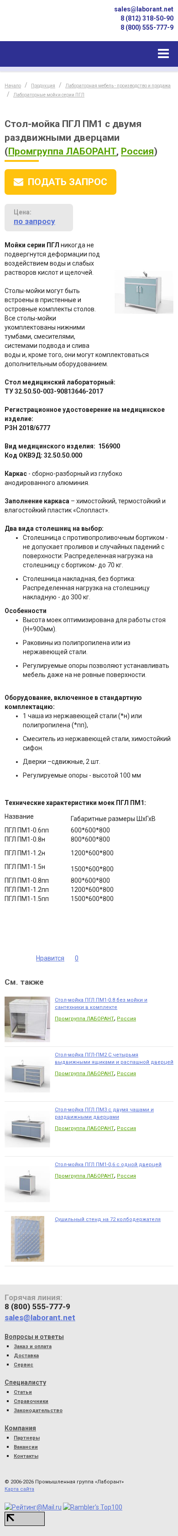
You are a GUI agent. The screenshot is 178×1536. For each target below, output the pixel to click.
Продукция (43, 85)
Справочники (31, 1401)
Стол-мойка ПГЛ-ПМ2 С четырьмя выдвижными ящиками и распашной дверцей (114, 1058)
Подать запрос (67, 181)
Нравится (50, 958)
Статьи (23, 1392)
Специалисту (25, 1382)
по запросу (34, 221)
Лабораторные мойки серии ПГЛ (48, 94)
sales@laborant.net (143, 9)
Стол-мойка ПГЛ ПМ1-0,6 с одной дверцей (108, 1165)
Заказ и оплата (33, 1346)
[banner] (36, 24)
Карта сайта (19, 1489)
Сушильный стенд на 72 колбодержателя (108, 1219)
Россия (137, 151)
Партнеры (27, 1438)
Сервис (23, 1365)
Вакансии (26, 1447)
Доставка (26, 1356)
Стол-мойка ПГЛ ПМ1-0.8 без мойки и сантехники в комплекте (101, 1003)
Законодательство (38, 1410)
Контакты (26, 1456)
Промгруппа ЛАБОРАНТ (62, 151)
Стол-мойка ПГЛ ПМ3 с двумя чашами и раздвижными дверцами (104, 1113)
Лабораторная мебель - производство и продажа (118, 85)
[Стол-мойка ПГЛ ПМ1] (144, 290)
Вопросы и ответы (34, 1336)
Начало (13, 85)
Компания (20, 1428)
